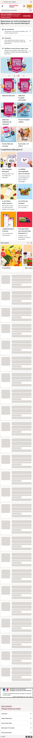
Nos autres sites (6, 723)
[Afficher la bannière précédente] (9, 76)
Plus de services (6, 733)
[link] (11, 709)
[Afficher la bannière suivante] (24, 76)
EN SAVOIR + (27, 16)
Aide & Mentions (6, 718)
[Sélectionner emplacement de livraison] (24, 6)
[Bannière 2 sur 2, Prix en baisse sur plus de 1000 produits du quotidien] (16, 65)
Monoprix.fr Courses (8, 728)
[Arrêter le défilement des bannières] (14, 76)
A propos (4, 714)
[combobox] (14, 10)
